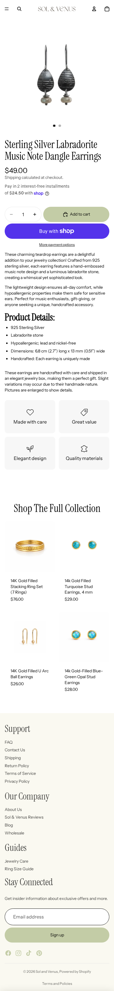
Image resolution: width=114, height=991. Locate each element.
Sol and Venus (47, 971)
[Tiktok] (28, 953)
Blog (9, 825)
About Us (13, 809)
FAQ (9, 742)
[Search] (19, 8)
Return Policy (17, 765)
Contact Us (15, 750)
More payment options (57, 245)
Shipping (13, 757)
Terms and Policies (57, 983)
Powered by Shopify (75, 971)
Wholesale (14, 833)
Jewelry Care (16, 861)
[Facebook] (8, 953)
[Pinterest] (39, 953)
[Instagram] (18, 953)
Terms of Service (20, 773)
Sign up (57, 935)
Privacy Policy (17, 781)
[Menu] (6, 9)
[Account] (94, 8)
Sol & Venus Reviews (24, 817)
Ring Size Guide (19, 868)
